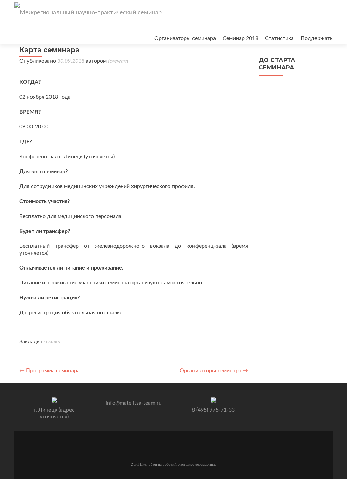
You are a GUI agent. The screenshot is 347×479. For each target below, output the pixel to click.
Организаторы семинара (185, 38)
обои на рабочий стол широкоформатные (182, 464)
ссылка (52, 341)
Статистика (279, 38)
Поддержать (317, 38)
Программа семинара (49, 370)
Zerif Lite (138, 464)
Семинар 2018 (240, 38)
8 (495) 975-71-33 (213, 410)
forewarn (118, 61)
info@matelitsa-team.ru (134, 403)
